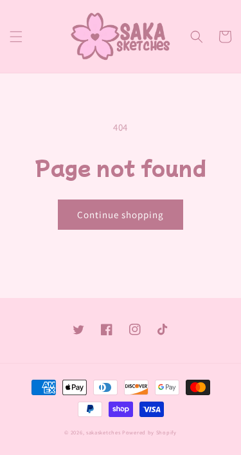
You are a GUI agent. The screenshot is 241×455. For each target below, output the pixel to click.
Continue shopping (120, 215)
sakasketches (103, 432)
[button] (16, 37)
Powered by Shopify (149, 432)
